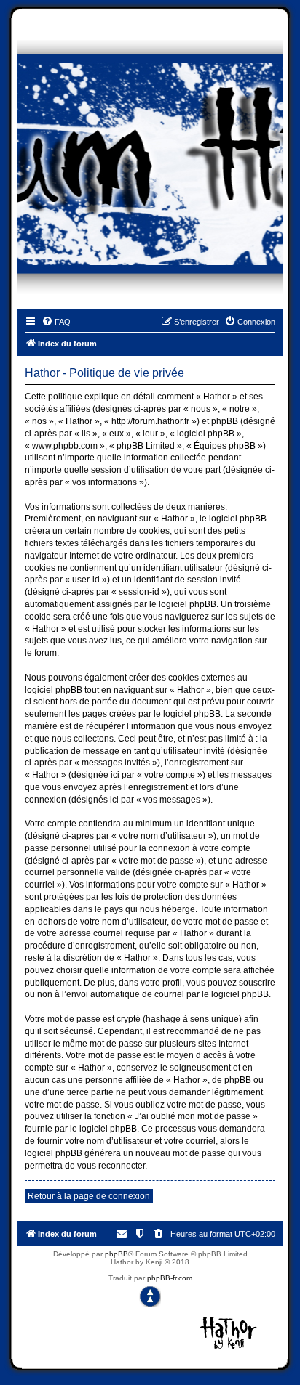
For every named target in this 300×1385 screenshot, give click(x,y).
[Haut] (150, 1296)
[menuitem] (56, 321)
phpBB (116, 1254)
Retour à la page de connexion (89, 1196)
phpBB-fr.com (169, 1278)
